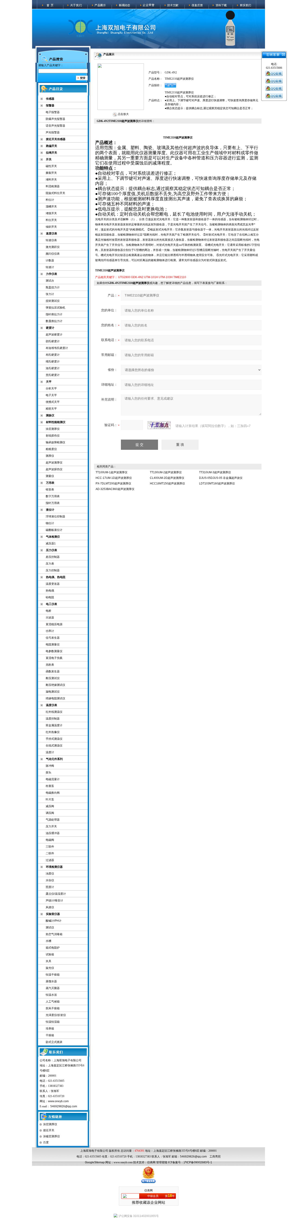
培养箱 (50, 1028)
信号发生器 (53, 637)
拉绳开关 (51, 152)
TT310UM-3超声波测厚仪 (215, 472)
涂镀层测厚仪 (51, 1136)
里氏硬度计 (53, 375)
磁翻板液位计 (54, 530)
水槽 (48, 941)
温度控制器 (53, 718)
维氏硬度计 (53, 361)
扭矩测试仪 (53, 300)
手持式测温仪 (54, 738)
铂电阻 (50, 597)
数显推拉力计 (54, 321)
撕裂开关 (51, 172)
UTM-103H (166, 277)
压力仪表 (51, 550)
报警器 (50, 105)
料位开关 (51, 220)
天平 (49, 381)
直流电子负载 (54, 658)
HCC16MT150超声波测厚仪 (167, 483)
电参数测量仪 (54, 651)
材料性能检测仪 (55, 422)
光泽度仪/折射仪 (56, 1015)
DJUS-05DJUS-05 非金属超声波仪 (220, 478)
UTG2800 (124, 277)
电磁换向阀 (53, 792)
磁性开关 (51, 166)
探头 (48, 772)
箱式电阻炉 (53, 947)
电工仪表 (51, 604)
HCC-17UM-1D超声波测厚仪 (114, 478)
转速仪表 (51, 240)
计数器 (50, 260)
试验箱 (50, 954)
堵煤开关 (51, 213)
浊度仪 (50, 873)
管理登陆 (161, 1162)
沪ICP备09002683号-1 (198, 1162)
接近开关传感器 (55, 139)
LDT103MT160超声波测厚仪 (217, 483)
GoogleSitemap (95, 1162)
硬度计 (50, 327)
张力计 (50, 294)
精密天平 (51, 408)
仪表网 (151, 1162)
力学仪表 (51, 274)
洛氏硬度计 (53, 368)
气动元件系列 (54, 759)
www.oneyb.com (58, 1101)
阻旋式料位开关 (55, 193)
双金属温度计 (54, 725)
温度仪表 (51, 705)
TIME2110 (179, 277)
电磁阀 (50, 840)
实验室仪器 (53, 914)
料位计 (50, 199)
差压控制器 (53, 557)
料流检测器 (53, 186)
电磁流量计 (53, 779)
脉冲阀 (50, 765)
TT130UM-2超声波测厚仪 (166, 472)
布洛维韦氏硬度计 (57, 348)
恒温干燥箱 (53, 974)
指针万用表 (53, 503)
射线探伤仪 (53, 435)
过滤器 (50, 860)
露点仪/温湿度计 (56, 893)
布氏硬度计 (53, 354)
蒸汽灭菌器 (53, 988)
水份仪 (50, 880)
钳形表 (50, 489)
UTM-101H (151, 277)
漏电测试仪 (53, 691)
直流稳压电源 (54, 624)
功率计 (50, 631)
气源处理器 (53, 819)
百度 (46, 1142)
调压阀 (50, 813)
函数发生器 (53, 671)
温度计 (50, 752)
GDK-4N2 (137, 277)
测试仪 (50, 927)
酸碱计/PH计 (53, 920)
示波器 (50, 617)
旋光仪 (50, 968)
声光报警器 (53, 132)
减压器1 (51, 543)
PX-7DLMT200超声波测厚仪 (113, 483)
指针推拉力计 (54, 314)
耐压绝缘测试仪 (55, 685)
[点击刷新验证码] (159, 425)
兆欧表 (50, 664)
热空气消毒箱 (54, 934)
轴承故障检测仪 (55, 442)
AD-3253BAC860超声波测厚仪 (115, 489)
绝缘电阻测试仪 (55, 698)
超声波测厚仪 (54, 462)
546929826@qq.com (63, 1106)
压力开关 (51, 826)
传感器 (50, 98)
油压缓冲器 (53, 833)
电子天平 (51, 395)
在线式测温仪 (54, 745)
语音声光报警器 (55, 125)
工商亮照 (215, 1156)
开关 (49, 159)
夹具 (48, 961)
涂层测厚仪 (53, 429)
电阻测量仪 (53, 644)
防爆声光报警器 (55, 119)
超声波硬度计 (54, 334)
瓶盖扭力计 (53, 287)
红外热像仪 (53, 732)
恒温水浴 (51, 994)
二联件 (50, 853)
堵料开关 (51, 179)
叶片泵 (50, 799)
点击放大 (123, 114)
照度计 (50, 887)
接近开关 (48, 1130)
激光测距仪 (53, 247)
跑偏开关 (51, 146)
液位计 (50, 509)
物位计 (50, 523)
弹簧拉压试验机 (55, 307)
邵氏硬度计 (53, 341)
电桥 (48, 610)
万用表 (50, 482)
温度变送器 (53, 583)
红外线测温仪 (54, 711)
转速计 (50, 267)
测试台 (50, 280)
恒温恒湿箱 (53, 1021)
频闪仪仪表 (53, 253)
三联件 (50, 846)
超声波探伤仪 (54, 469)
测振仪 (50, 415)
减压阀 (50, 806)
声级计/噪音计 (54, 900)
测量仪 (50, 476)
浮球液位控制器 (55, 516)
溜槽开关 (51, 206)
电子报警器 (53, 112)
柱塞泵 (50, 786)
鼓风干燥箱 (53, 1008)
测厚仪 (50, 455)
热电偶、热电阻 (55, 577)
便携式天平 (53, 402)
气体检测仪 (53, 536)
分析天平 (51, 388)
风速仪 (50, 907)
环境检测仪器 (54, 866)
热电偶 (50, 590)
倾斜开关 (51, 226)
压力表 (50, 563)
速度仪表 (51, 233)
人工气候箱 (53, 1001)
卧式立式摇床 (54, 1042)
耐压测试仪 (53, 678)
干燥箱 (50, 1035)
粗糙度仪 (51, 449)
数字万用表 (53, 496)
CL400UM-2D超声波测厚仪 (167, 478)
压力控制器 (53, 570)
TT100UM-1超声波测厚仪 (111, 472)
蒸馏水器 (51, 981)
